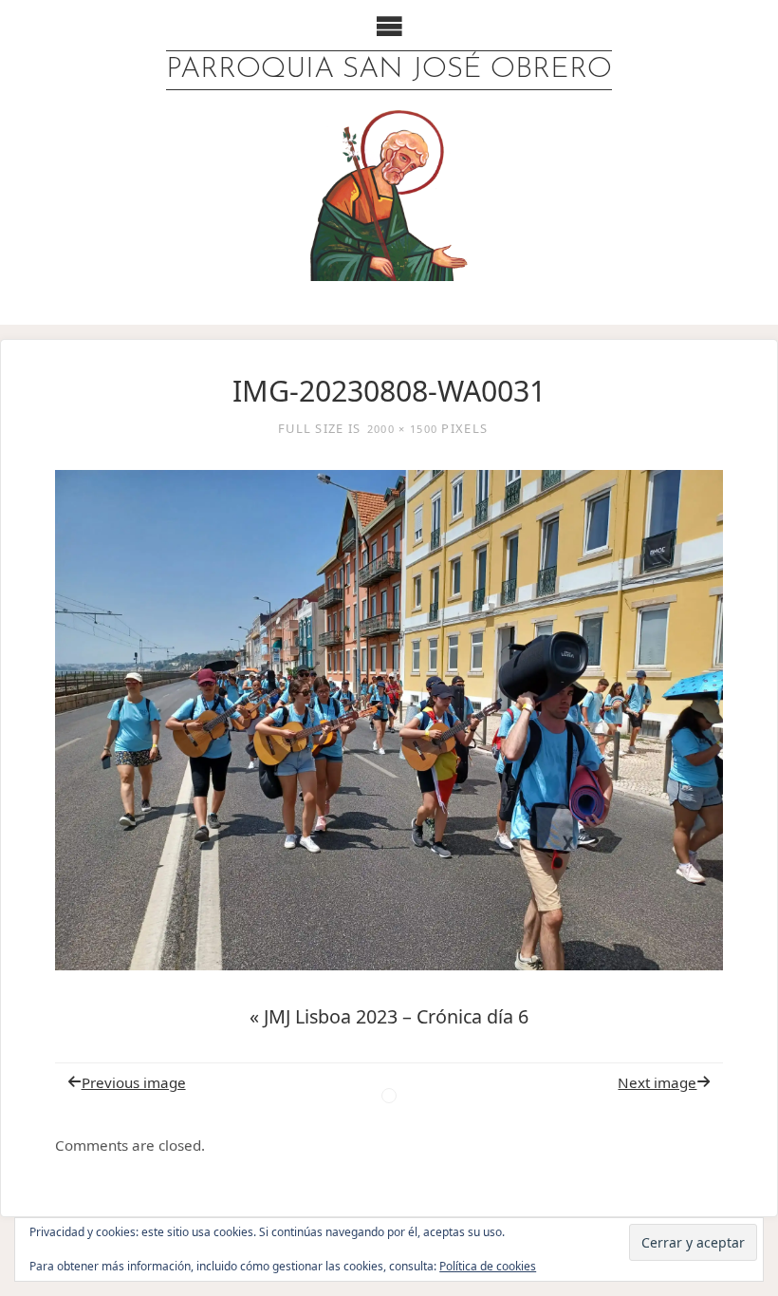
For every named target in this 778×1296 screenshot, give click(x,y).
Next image (657, 1082)
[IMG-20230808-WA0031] (388, 720)
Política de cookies (487, 1266)
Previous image (134, 1082)
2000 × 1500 (402, 429)
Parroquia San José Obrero (389, 70)
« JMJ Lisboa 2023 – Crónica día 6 (389, 1016)
